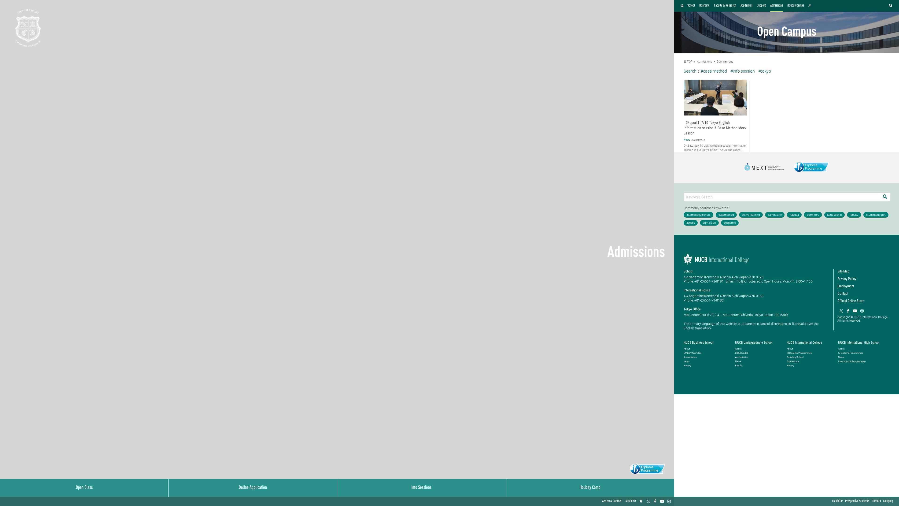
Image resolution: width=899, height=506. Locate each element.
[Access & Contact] (641, 501)
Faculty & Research (725, 5)
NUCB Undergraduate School (753, 342)
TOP (689, 61)
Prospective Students (857, 501)
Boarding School (795, 357)
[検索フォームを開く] (890, 6)
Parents (876, 501)
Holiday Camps (795, 5)
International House (697, 290)
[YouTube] (662, 501)
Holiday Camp (590, 487)
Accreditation (690, 357)
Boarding (704, 5)
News (686, 361)
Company (888, 501)
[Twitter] (648, 501)
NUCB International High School (858, 342)
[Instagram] (669, 501)
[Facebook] (655, 501)
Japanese (630, 501)
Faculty (687, 365)
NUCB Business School (698, 342)
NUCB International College (804, 342)
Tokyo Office (692, 309)
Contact (842, 293)
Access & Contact (612, 501)
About (687, 348)
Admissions (776, 5)
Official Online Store (850, 301)
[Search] (885, 197)
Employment (845, 286)
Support (761, 5)
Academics (746, 5)
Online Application (253, 487)
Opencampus (725, 61)
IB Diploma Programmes (799, 353)
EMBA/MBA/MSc (692, 353)
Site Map (843, 271)
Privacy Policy (846, 279)
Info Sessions (421, 487)
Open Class (84, 487)
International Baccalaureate (852, 361)
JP (809, 5)
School (691, 5)
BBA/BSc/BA (741, 353)
